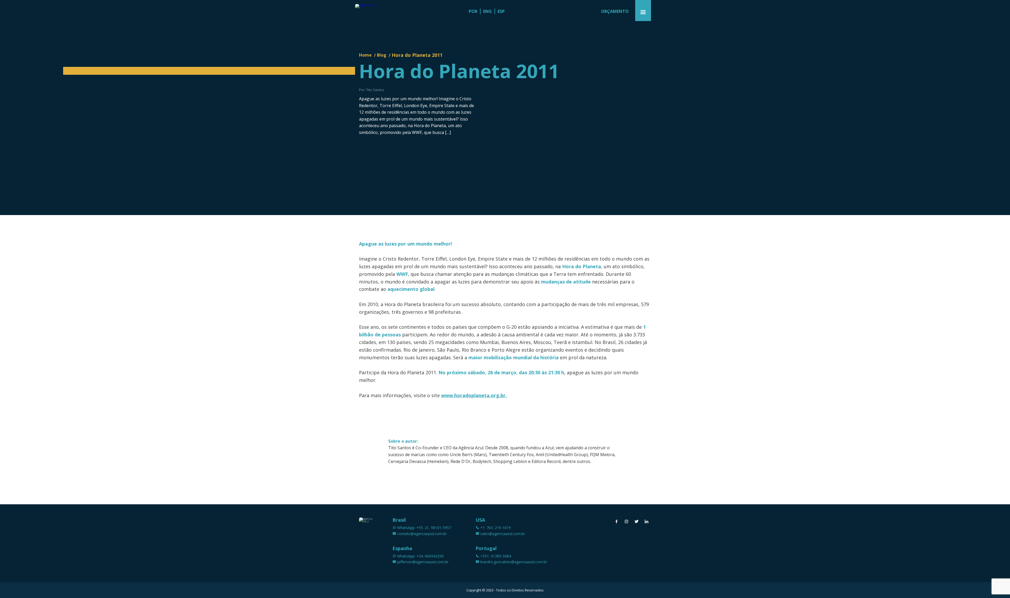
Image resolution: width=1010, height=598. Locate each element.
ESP (501, 11)
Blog (381, 55)
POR (473, 11)
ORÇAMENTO (615, 11)
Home (365, 55)
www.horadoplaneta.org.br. (474, 395)
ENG (487, 11)
